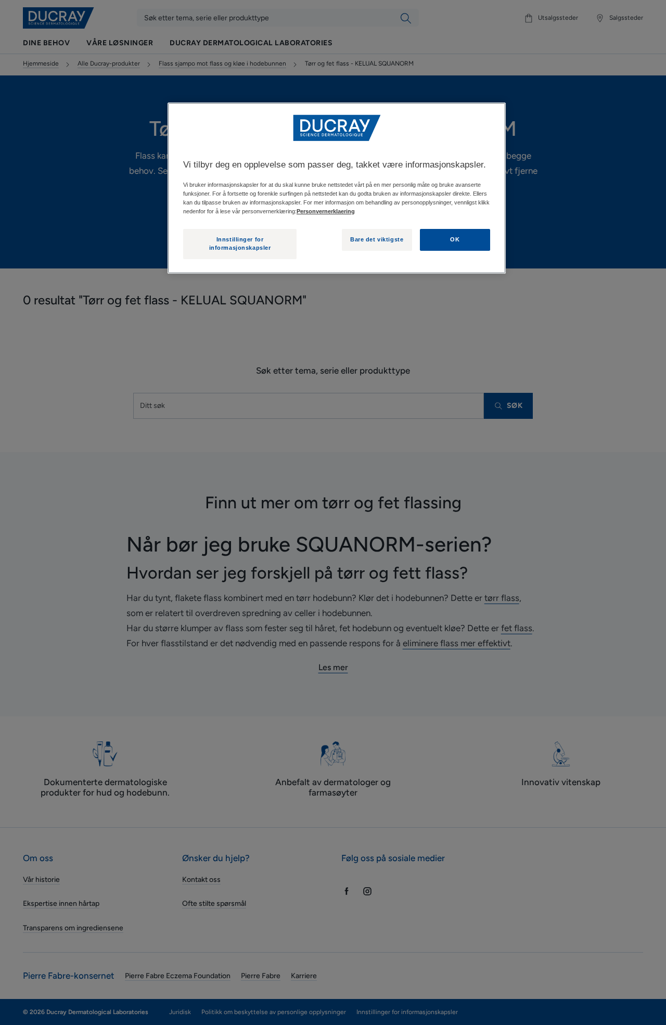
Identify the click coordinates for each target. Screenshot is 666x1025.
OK (454, 239)
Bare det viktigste (376, 239)
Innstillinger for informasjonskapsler (240, 243)
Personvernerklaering (326, 211)
